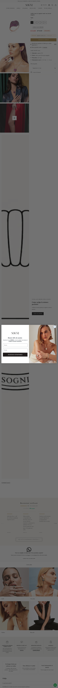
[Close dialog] (55, 326)
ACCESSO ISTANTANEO (15, 354)
